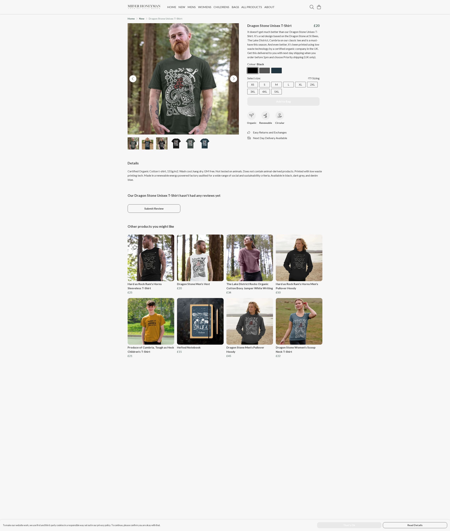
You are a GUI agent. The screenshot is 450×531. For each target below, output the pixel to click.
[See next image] (233, 78)
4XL (264, 91)
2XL (312, 84)
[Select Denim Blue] (276, 70)
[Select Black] (252, 70)
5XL (276, 91)
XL (300, 84)
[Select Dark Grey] (264, 70)
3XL (252, 91)
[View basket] (318, 7)
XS (252, 84)
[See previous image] (132, 78)
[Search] (311, 7)
